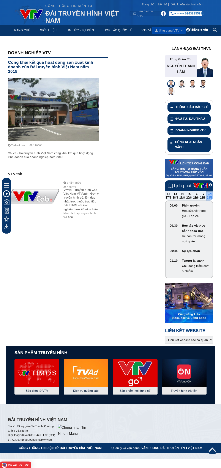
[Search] (215, 30)
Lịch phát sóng (188, 185)
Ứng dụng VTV (169, 30)
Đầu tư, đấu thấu (190, 118)
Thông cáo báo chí (191, 107)
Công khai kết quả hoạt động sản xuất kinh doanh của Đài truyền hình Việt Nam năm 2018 (50, 67)
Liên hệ (163, 4)
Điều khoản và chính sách (187, 4)
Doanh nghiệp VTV (29, 52)
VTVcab (15, 174)
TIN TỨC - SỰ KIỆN (80, 30)
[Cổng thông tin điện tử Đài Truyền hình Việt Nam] (30, 13)
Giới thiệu (48, 30)
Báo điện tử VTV (145, 13)
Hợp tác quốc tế (118, 30)
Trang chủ (149, 4)
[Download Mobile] (6, 226)
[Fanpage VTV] (163, 13)
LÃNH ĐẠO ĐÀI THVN (192, 48)
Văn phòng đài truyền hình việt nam (171, 448)
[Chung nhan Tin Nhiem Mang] (74, 429)
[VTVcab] (33, 198)
